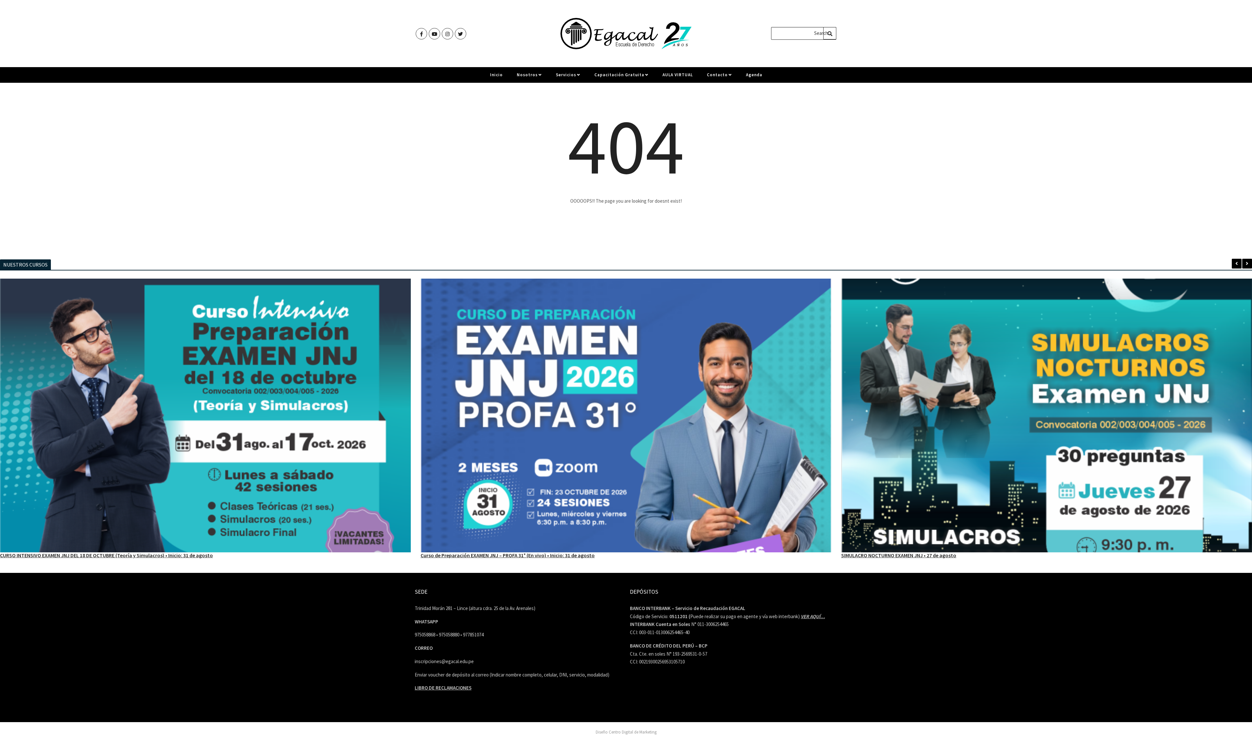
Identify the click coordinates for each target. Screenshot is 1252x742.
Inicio (496, 75)
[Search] (829, 33)
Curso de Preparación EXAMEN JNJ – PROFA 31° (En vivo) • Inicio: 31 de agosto (91, 555)
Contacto (717, 75)
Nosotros (527, 75)
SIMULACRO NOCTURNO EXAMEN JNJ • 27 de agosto (482, 555)
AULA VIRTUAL (678, 75)
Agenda (754, 75)
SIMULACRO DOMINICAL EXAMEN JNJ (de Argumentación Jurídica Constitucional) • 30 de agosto (953, 555)
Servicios (566, 75)
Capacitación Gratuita (619, 75)
